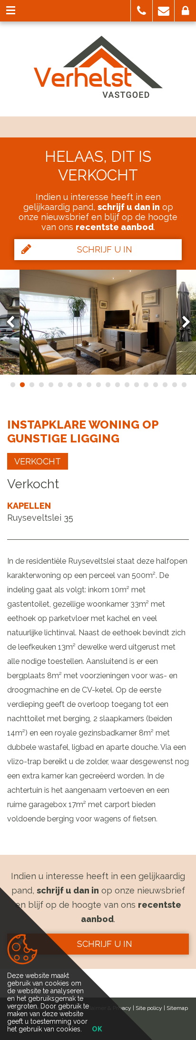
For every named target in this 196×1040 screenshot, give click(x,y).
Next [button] (181, 322)
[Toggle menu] (10, 10)
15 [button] (145, 384)
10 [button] (98, 384)
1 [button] (12, 384)
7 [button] (69, 384)
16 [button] (155, 384)
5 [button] (50, 384)
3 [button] (31, 384)
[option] (98, 322)
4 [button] (41, 384)
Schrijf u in (104, 249)
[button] (141, 10)
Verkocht (37, 461)
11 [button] (107, 384)
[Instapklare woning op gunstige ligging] (98, 322)
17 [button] (164, 384)
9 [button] (88, 384)
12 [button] (117, 384)
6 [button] (60, 384)
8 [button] (79, 384)
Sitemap (177, 1008)
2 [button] (22, 384)
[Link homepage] (98, 67)
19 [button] (183, 384)
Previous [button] (14, 322)
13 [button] (126, 384)
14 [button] (136, 384)
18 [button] (174, 384)
